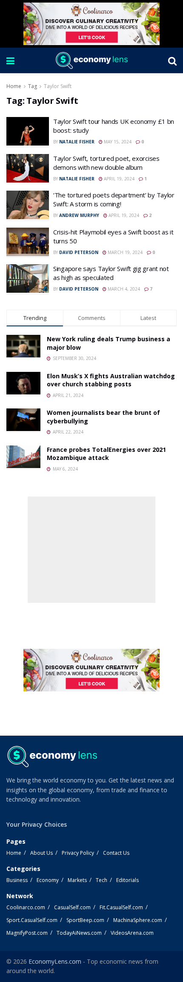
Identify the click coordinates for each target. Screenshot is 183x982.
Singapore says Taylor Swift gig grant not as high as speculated (111, 273)
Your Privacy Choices (36, 824)
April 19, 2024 (118, 179)
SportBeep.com (85, 920)
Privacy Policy (78, 852)
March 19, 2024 (124, 252)
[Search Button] (172, 60)
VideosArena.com (132, 932)
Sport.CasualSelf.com (31, 920)
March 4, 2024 (123, 289)
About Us (41, 852)
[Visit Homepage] (91, 60)
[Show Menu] (10, 60)
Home (13, 86)
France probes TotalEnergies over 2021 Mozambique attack (106, 453)
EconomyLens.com (55, 961)
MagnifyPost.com (27, 932)
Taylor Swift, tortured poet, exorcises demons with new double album (106, 162)
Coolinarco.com (25, 907)
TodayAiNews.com (79, 932)
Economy (48, 880)
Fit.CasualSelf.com (121, 907)
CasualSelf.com (72, 907)
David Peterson (78, 252)
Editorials (127, 880)
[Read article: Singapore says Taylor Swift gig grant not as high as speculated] (27, 279)
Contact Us (116, 852)
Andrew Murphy (79, 215)
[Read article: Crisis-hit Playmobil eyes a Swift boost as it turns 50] (27, 243)
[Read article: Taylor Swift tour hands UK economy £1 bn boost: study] (27, 132)
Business (17, 880)
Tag (32, 86)
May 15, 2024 (117, 142)
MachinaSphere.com (137, 920)
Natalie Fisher (76, 142)
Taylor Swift (57, 86)
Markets (77, 880)
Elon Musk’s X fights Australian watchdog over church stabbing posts (111, 380)
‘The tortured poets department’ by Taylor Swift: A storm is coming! (113, 199)
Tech (101, 880)
